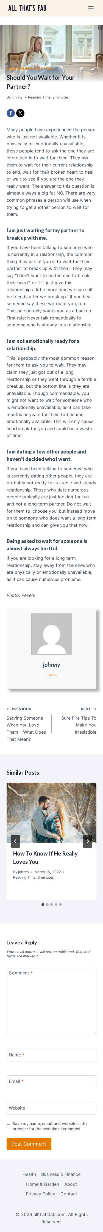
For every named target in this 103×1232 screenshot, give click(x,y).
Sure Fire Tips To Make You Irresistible (78, 721)
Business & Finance (60, 1174)
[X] (20, 113)
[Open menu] (90, 8)
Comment (21, 973)
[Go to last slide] (15, 841)
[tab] (42, 904)
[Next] (87, 841)
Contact (68, 1194)
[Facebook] (11, 113)
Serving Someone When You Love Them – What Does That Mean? (26, 724)
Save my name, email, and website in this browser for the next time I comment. (50, 1126)
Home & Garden (42, 1184)
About (70, 1184)
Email (16, 1081)
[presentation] (51, 813)
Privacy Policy (40, 1194)
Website (17, 1107)
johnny (51, 664)
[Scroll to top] (89, 1224)
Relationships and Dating (30, 68)
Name (16, 1054)
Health (29, 1174)
